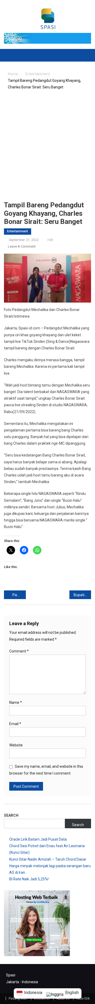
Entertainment (17, 231)
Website (16, 745)
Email (15, 724)
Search (11, 815)
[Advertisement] (47, 147)
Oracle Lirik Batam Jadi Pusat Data (38, 839)
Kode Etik (83, 998)
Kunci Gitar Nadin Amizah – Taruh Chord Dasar (47, 859)
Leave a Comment (22, 246)
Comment (19, 651)
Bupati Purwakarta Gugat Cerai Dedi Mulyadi (82, 595)
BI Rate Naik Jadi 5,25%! (29, 879)
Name (15, 702)
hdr (50, 240)
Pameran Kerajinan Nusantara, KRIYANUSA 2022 (19, 595)
